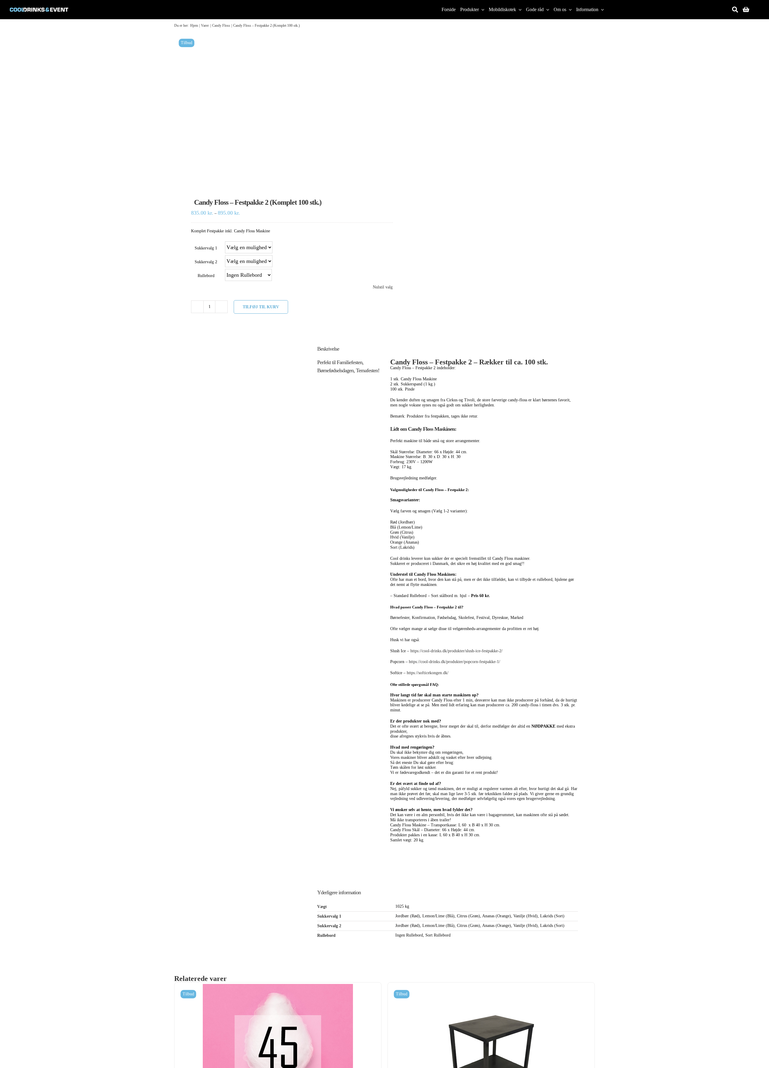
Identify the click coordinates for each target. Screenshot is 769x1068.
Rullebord (206, 275)
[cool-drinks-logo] (39, 5)
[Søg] (735, 9)
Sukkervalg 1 (206, 248)
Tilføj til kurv (261, 307)
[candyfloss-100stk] (275, 108)
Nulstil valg (383, 287)
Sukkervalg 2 (206, 262)
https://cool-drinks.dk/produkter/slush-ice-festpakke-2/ (456, 651)
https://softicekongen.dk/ (427, 673)
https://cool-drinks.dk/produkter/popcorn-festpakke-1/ (454, 661)
